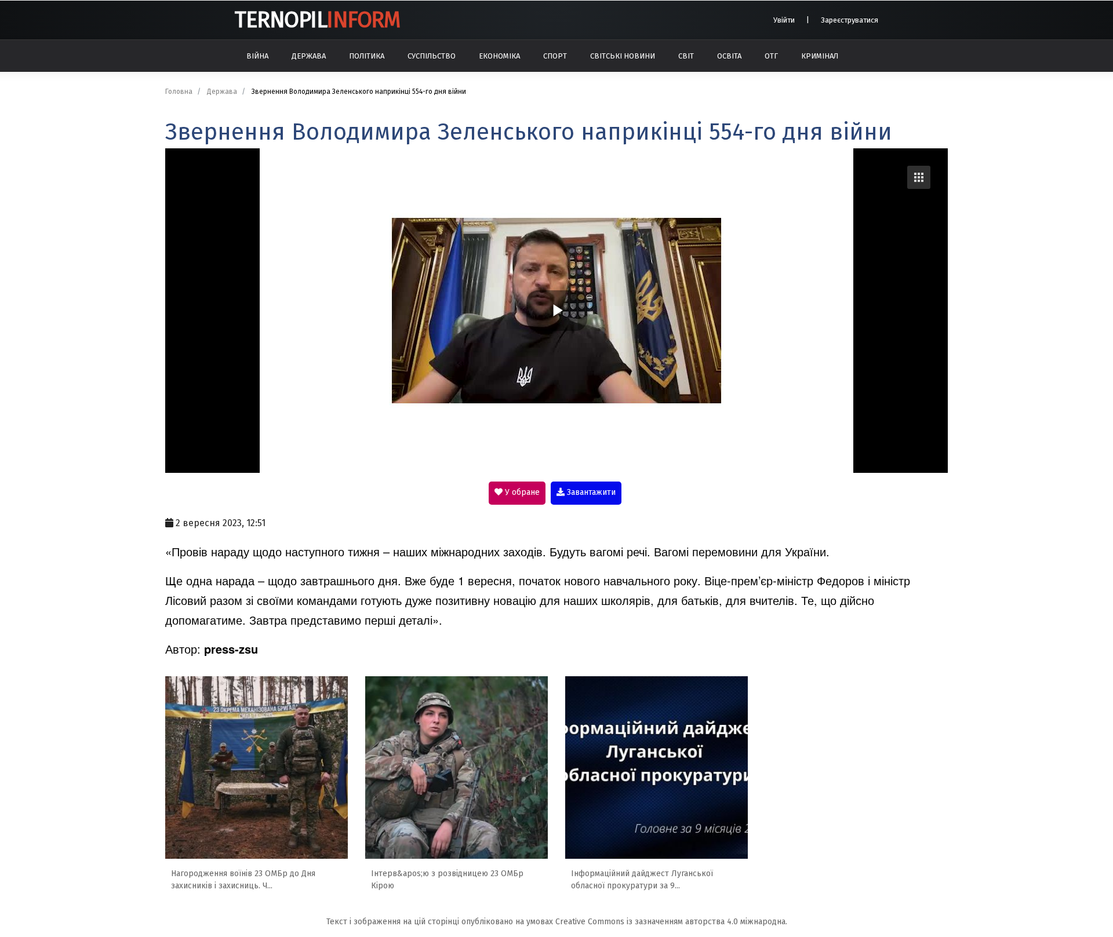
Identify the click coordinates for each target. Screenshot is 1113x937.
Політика (366, 56)
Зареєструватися (849, 20)
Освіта (729, 56)
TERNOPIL (317, 19)
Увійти (784, 20)
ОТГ (771, 56)
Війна (257, 56)
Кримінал (819, 56)
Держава (309, 56)
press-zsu (231, 648)
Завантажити (590, 492)
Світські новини (622, 56)
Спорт (555, 56)
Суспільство (432, 56)
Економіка (499, 56)
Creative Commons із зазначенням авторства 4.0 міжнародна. (671, 922)
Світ (686, 56)
